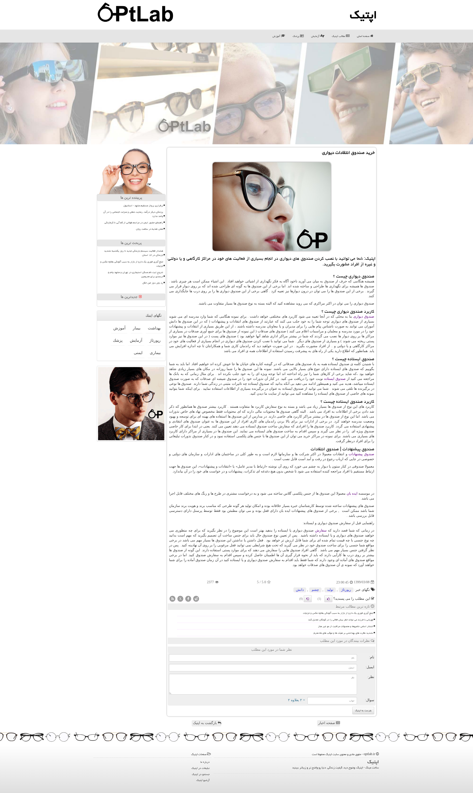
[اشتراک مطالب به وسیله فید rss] (172, 599)
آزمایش (315, 36)
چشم (315, 590)
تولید (330, 590)
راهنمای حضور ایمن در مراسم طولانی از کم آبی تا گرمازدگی (133, 222)
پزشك (117, 340)
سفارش (321, 530)
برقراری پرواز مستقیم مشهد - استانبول (143, 205)
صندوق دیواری (363, 316)
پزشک (296, 36)
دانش (300, 590)
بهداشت (154, 328)
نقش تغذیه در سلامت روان (149, 229)
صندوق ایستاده (335, 379)
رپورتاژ (346, 590)
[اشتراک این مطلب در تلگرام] (196, 599)
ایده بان (352, 493)
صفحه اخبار (327, 723)
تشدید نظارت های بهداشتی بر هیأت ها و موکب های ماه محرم (343, 633)
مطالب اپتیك (339, 36)
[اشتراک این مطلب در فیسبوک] (188, 599)
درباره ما (205, 761)
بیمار (136, 328)
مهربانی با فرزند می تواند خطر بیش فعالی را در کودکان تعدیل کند (340, 619)
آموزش (276, 36)
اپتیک (363, 14)
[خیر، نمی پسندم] (308, 598)
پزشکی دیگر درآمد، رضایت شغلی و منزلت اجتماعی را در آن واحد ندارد (133, 214)
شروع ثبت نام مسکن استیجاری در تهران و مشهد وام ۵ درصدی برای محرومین (135, 274)
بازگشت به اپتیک (205, 723)
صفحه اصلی (363, 36)
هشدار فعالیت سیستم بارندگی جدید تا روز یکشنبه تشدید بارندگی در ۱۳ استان (133, 253)
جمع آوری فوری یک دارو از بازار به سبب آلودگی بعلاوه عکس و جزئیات (338, 613)
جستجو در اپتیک (201, 774)
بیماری (155, 353)
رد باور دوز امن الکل (152, 282)
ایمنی (138, 353)
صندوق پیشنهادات (361, 454)
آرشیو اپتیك (203, 780)
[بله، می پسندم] (328, 598)
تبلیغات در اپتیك (200, 768)
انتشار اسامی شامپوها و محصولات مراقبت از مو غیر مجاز (345, 626)
